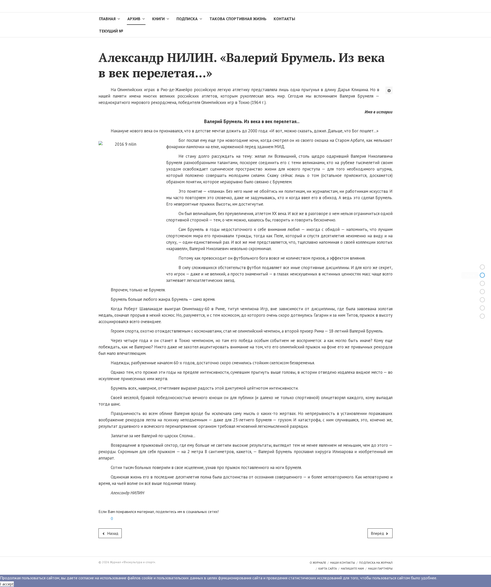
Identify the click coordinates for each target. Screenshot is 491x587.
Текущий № (111, 31)
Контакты (284, 18)
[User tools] (389, 90)
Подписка (187, 18)
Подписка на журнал (376, 562)
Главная (107, 18)
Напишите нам (352, 568)
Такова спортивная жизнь (237, 18)
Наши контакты (342, 562)
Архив (133, 18)
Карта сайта (327, 568)
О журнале (318, 562)
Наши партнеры (380, 568)
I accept (7, 583)
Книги (158, 18)
